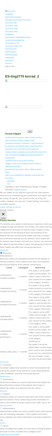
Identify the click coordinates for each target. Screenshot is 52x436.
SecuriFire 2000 (11, 28)
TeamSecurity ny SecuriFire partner (19, 160)
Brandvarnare (10, 49)
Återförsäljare (10, 52)
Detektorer (9, 34)
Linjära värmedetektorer (15, 40)
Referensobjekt (11, 55)
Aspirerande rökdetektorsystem (18, 37)
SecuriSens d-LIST (12, 43)
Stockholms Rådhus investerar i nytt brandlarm (24, 143)
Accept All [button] (17, 207)
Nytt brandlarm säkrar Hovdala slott (19, 140)
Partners (8, 63)
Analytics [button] (3, 391)
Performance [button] (5, 376)
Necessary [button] (4, 250)
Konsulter (9, 60)
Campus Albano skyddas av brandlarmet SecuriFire (26, 152)
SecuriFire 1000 (11, 25)
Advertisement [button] (6, 405)
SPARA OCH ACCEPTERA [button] (9, 434)
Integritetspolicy (20, 189)
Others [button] (3, 423)
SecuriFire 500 (11, 23)
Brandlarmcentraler (13, 17)
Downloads (9, 57)
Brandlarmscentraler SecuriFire (18, 20)
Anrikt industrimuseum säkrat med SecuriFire (23, 137)
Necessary (7, 253)
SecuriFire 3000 (11, 31)
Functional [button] (4, 362)
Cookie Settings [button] (6, 207)
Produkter (9, 14)
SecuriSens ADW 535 (13, 46)
